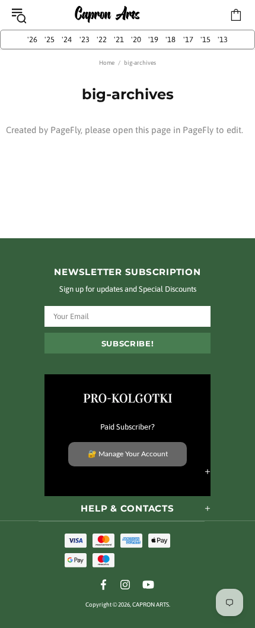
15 (205, 39)
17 (188, 39)
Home (106, 62)
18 (170, 39)
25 (49, 39)
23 (84, 39)
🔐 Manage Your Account (128, 453)
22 (102, 39)
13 (223, 39)
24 (67, 39)
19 (153, 39)
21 (119, 39)
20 (136, 39)
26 (32, 39)
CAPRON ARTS (107, 15)
